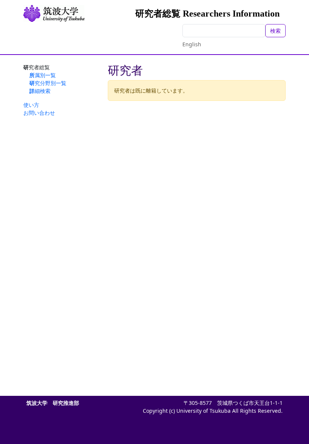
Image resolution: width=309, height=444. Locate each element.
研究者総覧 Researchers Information (207, 13)
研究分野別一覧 (47, 83)
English (191, 44)
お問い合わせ (39, 112)
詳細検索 (39, 90)
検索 (275, 30)
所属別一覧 (42, 75)
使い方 (31, 104)
